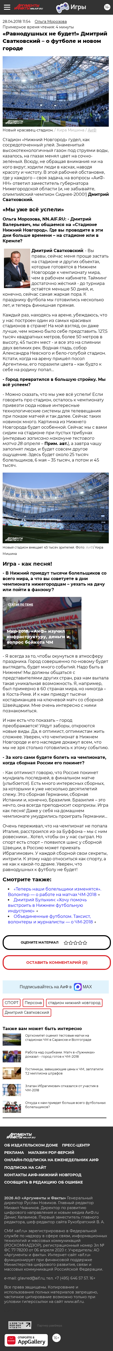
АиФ (92, 130)
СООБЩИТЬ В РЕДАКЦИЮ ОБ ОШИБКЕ (43, 1182)
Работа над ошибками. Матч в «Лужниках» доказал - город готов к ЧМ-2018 (60, 1054)
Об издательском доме (31, 1145)
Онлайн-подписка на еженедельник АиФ (51, 1160)
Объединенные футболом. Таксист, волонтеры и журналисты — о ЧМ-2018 (50, 919)
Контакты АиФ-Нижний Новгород (42, 1175)
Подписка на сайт (25, 1167)
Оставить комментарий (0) (57, 962)
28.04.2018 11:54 (16, 21)
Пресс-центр (76, 1145)
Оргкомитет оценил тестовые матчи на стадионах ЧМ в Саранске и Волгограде (58, 1037)
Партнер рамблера (49, 1325)
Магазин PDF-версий (51, 1152)
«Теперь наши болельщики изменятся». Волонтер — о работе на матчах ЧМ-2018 (54, 892)
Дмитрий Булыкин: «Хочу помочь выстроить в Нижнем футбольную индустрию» (47, 905)
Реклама (14, 1152)
